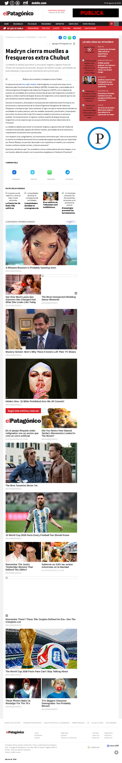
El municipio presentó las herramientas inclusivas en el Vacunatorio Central (69, 214)
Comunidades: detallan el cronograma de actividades (31, 207)
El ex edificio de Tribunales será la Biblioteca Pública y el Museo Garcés (50, 207)
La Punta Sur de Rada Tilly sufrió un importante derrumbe (13, 208)
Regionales (18, 24)
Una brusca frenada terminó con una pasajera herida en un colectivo (107, 96)
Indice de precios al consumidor (56, 723)
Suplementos (108, 733)
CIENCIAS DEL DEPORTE (12, 723)
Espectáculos (89, 24)
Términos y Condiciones (68, 738)
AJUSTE (56, 28)
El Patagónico (10, 37)
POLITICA (46, 28)
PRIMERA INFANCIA (78, 723)
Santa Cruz (73, 24)
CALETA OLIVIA (90, 28)
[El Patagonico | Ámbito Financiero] (39, 3)
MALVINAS (77, 28)
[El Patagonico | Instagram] (17, 3)
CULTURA (66, 28)
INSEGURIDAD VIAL (103, 91)
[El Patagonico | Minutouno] (26, 3)
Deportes (60, 24)
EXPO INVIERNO (111, 723)
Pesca (24, 84)
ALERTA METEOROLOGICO (105, 60)
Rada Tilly (101, 47)
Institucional (108, 738)
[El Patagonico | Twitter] (7, 3)
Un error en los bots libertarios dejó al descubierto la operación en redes (106, 111)
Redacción (95, 738)
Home (6, 24)
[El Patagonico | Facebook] (12, 3)
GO (88, 723)
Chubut (33, 84)
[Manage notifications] (116, 752)
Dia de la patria (97, 723)
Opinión (37, 738)
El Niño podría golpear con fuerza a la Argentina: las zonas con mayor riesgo (106, 67)
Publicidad (107, 735)
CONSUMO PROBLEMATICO (32, 723)
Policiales (32, 24)
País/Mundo (46, 24)
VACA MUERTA (102, 77)
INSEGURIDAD (33, 28)
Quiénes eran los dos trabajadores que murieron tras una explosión (106, 83)
